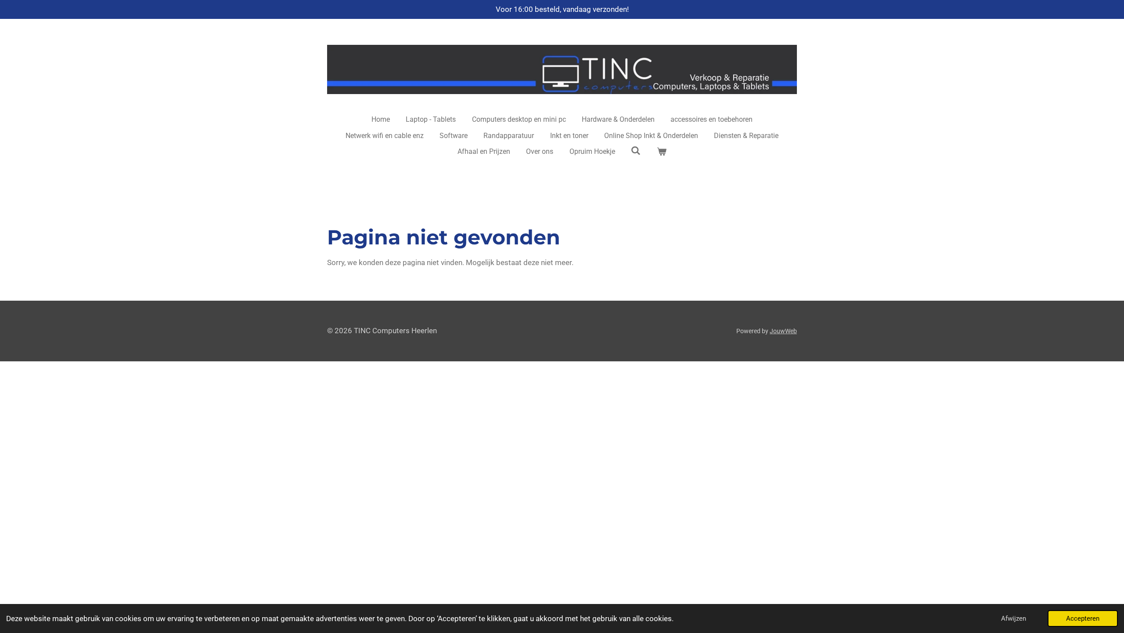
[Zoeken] (636, 150)
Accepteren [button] (1082, 618)
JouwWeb (783, 331)
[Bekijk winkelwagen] (662, 152)
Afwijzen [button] (1013, 618)
